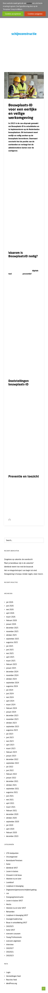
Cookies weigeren (35, 14)
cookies (29, 3)
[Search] (24, 540)
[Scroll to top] (43, 988)
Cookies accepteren (13, 14)
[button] (24, 85)
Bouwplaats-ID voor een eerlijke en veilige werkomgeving (22, 111)
